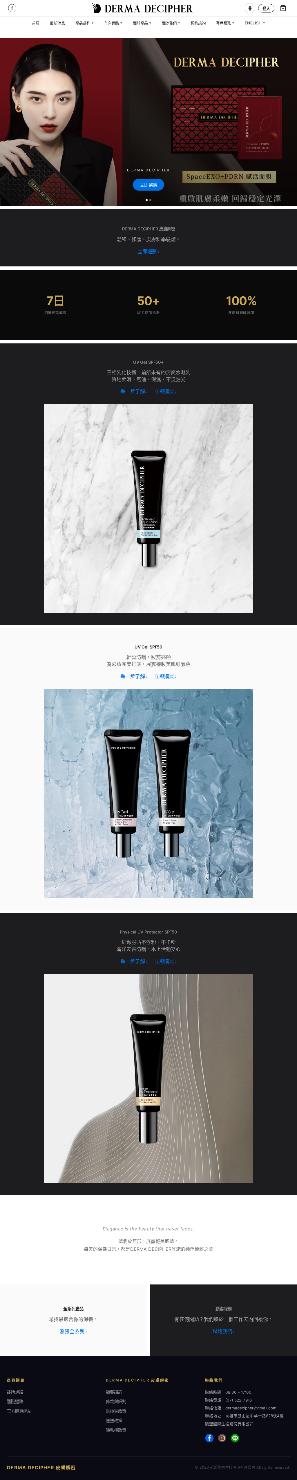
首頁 (35, 23)
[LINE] (235, 1438)
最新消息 (57, 23)
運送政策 (114, 1420)
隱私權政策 (116, 1430)
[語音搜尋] (250, 8)
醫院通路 (15, 1401)
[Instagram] (222, 1438)
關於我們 (171, 23)
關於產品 (142, 23)
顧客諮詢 (114, 1391)
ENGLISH (255, 23)
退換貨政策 (116, 1411)
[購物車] (283, 8)
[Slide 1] (147, 200)
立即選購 (148, 185)
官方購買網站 (19, 1411)
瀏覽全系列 (73, 1331)
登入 (266, 8)
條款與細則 (116, 1401)
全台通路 (113, 23)
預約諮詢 (198, 23)
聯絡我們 (224, 1331)
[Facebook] (209, 1438)
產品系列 (84, 23)
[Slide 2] (150, 200)
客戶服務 (225, 23)
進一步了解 (133, 391)
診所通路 (15, 1391)
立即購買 (165, 391)
